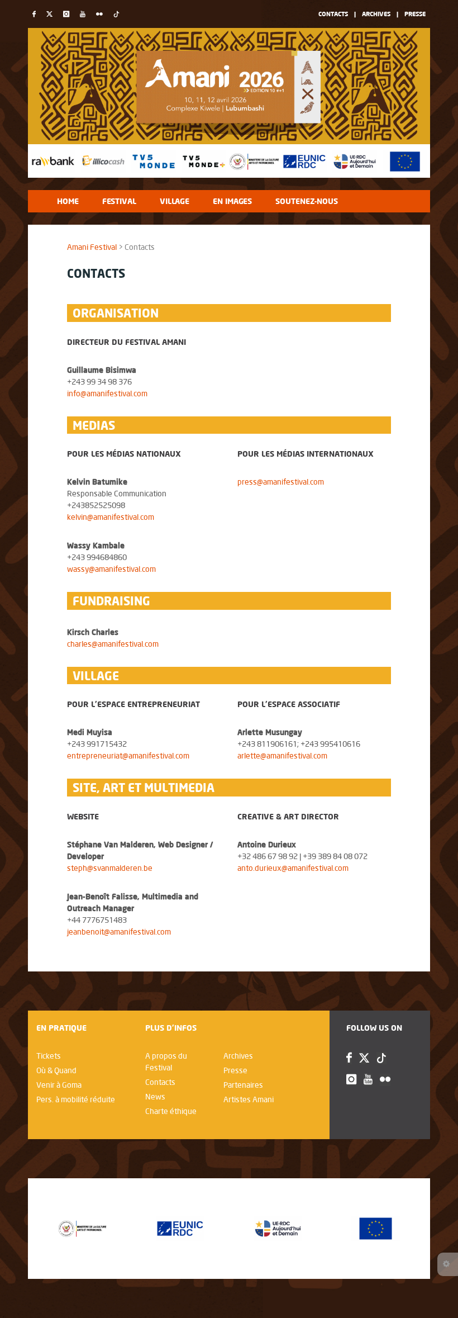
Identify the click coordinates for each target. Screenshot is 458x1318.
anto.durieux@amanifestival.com (293, 868)
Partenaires (243, 1085)
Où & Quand (56, 1070)
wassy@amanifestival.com (111, 569)
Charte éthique (171, 1111)
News (155, 1097)
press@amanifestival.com (280, 482)
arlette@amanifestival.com (282, 756)
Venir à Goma (59, 1085)
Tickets (48, 1056)
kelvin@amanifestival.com (110, 517)
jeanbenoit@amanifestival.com (119, 932)
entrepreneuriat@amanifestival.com (128, 756)
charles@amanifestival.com (113, 644)
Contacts (333, 14)
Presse (415, 14)
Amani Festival (92, 247)
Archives (376, 14)
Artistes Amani (248, 1099)
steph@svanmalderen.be (109, 868)
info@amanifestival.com (107, 393)
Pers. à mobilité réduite (75, 1099)
